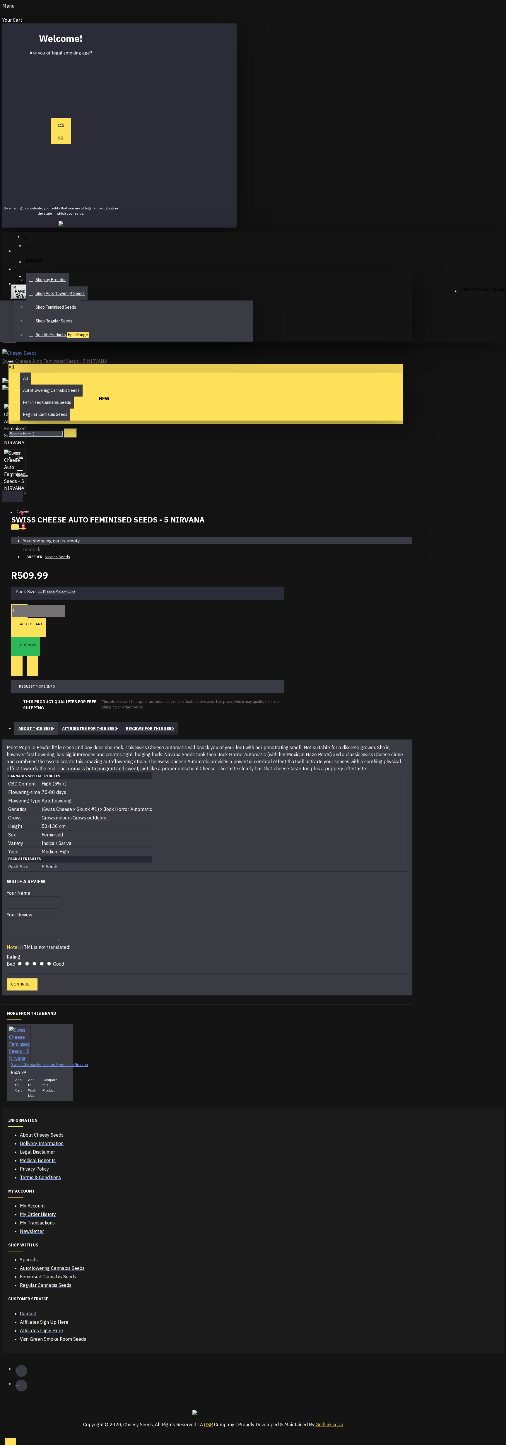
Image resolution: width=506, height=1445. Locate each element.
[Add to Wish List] (17, 666)
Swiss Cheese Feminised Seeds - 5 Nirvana (49, 1064)
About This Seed (35, 728)
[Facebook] (21, 1371)
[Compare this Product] (32, 666)
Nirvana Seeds (57, 556)
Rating (13, 957)
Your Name (18, 893)
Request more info (37, 686)
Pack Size (26, 592)
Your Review (19, 915)
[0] (16, 526)
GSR (208, 1424)
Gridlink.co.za (329, 1424)
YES (61, 124)
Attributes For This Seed (89, 728)
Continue (20, 984)
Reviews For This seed (150, 728)
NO (60, 137)
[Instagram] (21, 1385)
